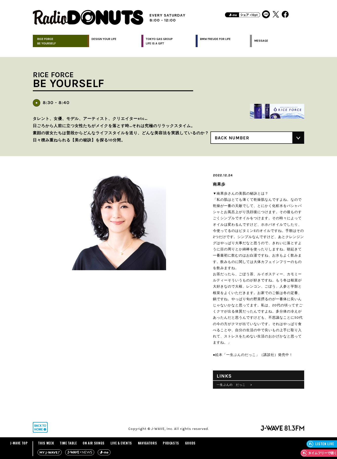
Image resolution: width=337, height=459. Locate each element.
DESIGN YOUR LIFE (104, 39)
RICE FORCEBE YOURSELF (46, 41)
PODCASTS (171, 443)
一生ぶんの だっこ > (234, 384)
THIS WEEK (46, 443)
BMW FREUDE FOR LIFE (215, 39)
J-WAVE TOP (19, 443)
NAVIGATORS (147, 443)
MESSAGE (261, 40)
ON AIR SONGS (94, 443)
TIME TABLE (68, 443)
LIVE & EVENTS (121, 443)
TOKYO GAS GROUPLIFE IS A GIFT (159, 41)
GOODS (190, 443)
